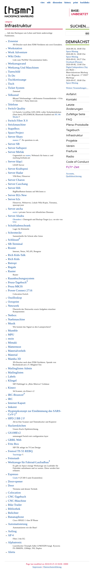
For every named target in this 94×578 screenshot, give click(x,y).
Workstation (15, 48)
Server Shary (15, 136)
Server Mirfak (16, 151)
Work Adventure (17, 52)
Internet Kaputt (16, 402)
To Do (11, 75)
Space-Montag (72, 51)
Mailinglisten (15, 372)
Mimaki (12, 342)
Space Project (16, 132)
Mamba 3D (14, 358)
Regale (12, 267)
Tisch (11, 83)
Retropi (12, 263)
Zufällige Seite (75, 114)
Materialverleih (17, 350)
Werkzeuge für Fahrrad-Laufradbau (28, 462)
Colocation (14, 492)
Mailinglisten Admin (20, 368)
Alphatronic (15, 542)
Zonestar (13, 41)
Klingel (12, 380)
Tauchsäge (17, 454)
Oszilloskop (15, 297)
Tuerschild (14, 71)
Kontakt (71, 99)
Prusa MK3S (15, 286)
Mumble (13, 330)
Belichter (13, 512)
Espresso (13, 474)
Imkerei (12, 406)
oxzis (15, 212)
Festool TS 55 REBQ (20, 451)
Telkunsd (13, 94)
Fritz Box (13, 443)
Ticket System (16, 87)
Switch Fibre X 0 (18, 120)
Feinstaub (13, 458)
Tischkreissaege (17, 79)
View (42, 2)
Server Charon (16, 179)
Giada (15, 478)
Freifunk (71, 151)
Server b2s (14, 199)
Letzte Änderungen (74, 107)
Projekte (71, 140)
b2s (14, 222)
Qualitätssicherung (74, 176)
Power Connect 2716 (20, 290)
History (67, 2)
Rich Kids (14, 259)
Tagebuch (72, 130)
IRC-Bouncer (16, 394)
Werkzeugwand (17, 63)
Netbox (12, 315)
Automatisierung (17, 523)
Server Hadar (15, 172)
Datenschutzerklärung (52, 567)
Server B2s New (17, 195)
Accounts (70, 173)
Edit (48, 2)
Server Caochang (18, 183)
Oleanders (17, 219)
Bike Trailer (15, 504)
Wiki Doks (14, 56)
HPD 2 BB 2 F (16, 418)
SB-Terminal (15, 243)
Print (75, 2)
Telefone (13, 104)
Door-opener (15, 481)
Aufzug (12, 531)
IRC (10, 398)
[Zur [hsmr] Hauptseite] (19, 12)
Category (8, 21)
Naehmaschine (16, 319)
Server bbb (14, 187)
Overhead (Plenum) (74, 62)
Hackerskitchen (17, 425)
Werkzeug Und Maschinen (23, 67)
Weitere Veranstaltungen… (77, 88)
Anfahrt (71, 94)
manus (15, 140)
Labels (12, 376)
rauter (28, 155)
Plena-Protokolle (77, 125)
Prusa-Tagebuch (17, 282)
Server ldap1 (15, 161)
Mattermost (14, 346)
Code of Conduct (77, 162)
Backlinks (84, 2)
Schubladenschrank (19, 225)
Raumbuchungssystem (21, 278)
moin (11, 338)
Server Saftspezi (17, 147)
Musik (11, 323)
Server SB (14, 143)
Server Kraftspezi (18, 168)
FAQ (69, 119)
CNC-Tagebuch (17, 496)
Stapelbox (14, 128)
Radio (70, 156)
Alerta (11, 552)
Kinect (12, 387)
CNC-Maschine (17, 500)
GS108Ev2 (14, 432)
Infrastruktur (18, 25)
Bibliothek (14, 508)
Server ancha (15, 208)
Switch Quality (16, 108)
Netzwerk (13, 305)
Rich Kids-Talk (17, 255)
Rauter (12, 271)
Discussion (57, 2)
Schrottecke (15, 232)
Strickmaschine (17, 124)
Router (12, 247)
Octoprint (13, 301)
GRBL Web (14, 439)
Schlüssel (13, 239)
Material (13, 354)
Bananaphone (16, 516)
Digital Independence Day (77, 67)
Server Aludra (16, 215)
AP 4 (11, 535)
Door (11, 485)
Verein (70, 146)
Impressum (37, 567)
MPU (11, 334)
